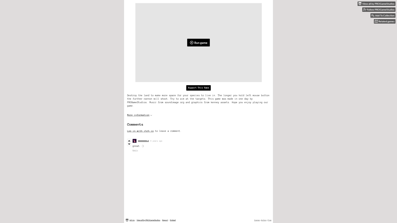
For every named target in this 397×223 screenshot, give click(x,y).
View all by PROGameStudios (148, 220)
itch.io (132, 220)
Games (257, 220)
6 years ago (156, 141)
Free (269, 220)
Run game (200, 42)
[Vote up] (129, 140)
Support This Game (198, 88)
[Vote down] (129, 144)
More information (138, 115)
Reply (135, 150)
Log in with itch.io (140, 131)
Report (165, 220)
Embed (173, 220)
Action (263, 220)
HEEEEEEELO (143, 141)
